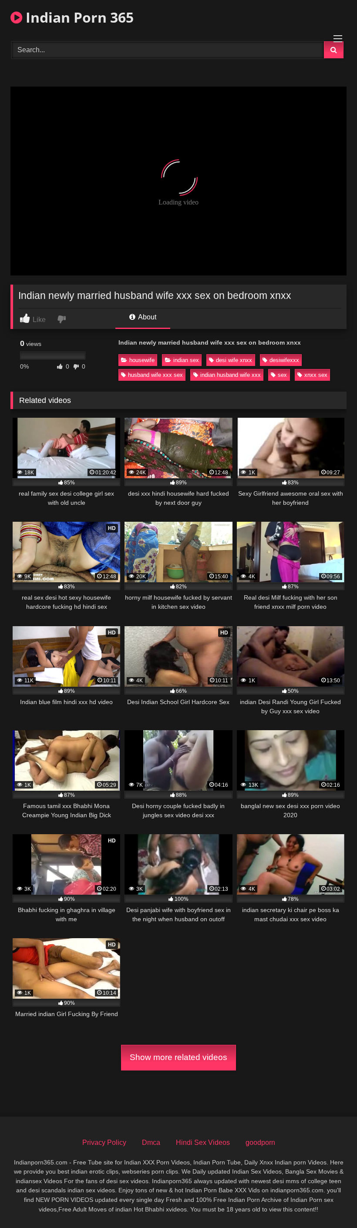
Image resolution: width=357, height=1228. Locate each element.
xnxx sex (315, 375)
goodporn (260, 1142)
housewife (142, 360)
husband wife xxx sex (155, 375)
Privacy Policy (104, 1142)
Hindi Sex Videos (203, 1142)
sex (282, 375)
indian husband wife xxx (230, 375)
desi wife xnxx (234, 360)
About (146, 317)
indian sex (186, 360)
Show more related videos (178, 1057)
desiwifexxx (284, 360)
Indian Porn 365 (78, 17)
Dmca (151, 1142)
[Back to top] (330, 1202)
